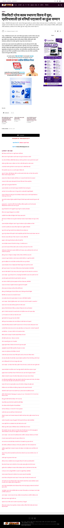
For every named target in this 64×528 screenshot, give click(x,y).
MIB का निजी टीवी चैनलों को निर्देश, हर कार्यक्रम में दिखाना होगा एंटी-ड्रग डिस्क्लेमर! (17, 308)
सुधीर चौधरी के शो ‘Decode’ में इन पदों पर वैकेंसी (10, 318)
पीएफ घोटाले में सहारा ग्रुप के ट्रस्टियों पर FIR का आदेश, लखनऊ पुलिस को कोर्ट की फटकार (18, 464)
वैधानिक (43, 521)
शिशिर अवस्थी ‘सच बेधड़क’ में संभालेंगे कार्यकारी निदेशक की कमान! (14, 334)
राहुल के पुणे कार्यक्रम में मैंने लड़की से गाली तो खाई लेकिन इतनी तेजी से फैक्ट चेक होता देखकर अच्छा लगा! (21, 233)
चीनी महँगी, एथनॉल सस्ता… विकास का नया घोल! (10, 338)
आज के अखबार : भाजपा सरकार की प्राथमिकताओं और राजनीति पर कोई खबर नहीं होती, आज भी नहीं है (20, 434)
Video (25, 521)
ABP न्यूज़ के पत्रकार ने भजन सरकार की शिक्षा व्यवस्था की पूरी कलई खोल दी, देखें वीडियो (18, 268)
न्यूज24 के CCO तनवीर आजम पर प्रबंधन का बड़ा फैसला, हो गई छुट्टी (14, 501)
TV (26, 5)
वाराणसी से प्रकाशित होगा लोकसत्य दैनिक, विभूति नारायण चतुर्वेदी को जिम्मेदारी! (16, 226)
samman (10, 128)
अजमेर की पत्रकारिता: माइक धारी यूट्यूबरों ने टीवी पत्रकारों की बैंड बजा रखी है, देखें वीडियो (18, 420)
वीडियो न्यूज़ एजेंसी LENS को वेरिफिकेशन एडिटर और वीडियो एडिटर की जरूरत (16, 426)
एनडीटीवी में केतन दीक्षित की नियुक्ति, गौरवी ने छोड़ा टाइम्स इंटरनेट (13, 215)
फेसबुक (31, 521)
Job (23, 5)
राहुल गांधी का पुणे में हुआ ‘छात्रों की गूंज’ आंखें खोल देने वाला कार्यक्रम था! (15, 230)
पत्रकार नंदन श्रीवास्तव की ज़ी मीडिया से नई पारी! (11, 351)
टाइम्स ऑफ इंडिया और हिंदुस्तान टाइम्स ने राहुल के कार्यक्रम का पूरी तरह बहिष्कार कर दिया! (18, 223)
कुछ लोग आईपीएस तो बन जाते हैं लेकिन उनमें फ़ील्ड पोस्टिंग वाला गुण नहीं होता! (16, 261)
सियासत (46, 5)
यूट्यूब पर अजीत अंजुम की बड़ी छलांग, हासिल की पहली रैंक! (12, 240)
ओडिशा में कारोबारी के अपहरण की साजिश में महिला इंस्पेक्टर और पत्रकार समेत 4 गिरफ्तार (18, 376)
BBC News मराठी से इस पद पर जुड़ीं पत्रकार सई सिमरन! (12, 153)
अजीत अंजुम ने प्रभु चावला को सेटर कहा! (9, 457)
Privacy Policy (30, 522)
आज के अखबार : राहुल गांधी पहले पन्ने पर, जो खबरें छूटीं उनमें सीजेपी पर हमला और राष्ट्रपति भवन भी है (20, 274)
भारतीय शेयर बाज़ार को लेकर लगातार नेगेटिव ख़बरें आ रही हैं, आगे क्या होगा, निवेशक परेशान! (18, 354)
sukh (14, 128)
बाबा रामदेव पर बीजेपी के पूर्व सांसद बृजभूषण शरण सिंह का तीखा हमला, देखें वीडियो (16, 281)
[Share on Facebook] (55, 31)
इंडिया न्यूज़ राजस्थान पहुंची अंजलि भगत (9, 498)
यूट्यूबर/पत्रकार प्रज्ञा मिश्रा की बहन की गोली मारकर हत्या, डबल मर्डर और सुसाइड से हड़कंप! (19, 372)
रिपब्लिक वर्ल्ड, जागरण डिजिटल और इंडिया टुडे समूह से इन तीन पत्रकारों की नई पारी (17, 387)
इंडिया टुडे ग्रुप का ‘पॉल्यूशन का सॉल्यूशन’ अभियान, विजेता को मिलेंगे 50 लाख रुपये (16, 254)
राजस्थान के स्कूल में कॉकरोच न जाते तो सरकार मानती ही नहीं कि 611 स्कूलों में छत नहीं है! (18, 258)
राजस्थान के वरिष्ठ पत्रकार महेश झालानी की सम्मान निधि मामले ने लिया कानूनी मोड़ (16, 181)
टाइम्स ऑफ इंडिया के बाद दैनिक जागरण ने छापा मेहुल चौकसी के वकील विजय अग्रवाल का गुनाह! (19, 369)
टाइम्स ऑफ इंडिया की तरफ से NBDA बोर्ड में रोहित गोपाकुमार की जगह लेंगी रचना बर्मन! (17, 264)
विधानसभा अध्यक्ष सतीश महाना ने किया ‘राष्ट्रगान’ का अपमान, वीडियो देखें (15, 236)
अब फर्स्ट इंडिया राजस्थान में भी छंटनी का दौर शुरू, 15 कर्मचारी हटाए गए (14, 243)
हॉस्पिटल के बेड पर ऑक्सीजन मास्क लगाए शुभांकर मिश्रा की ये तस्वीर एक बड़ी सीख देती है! (18, 461)
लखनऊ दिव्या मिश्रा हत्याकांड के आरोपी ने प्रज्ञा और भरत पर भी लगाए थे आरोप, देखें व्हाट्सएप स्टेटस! (20, 324)
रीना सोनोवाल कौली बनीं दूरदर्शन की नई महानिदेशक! (11, 405)
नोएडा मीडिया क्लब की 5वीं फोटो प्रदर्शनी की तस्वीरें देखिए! (12, 402)
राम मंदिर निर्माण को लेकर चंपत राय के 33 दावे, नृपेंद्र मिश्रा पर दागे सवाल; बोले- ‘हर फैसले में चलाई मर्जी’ (20, 328)
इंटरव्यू (36, 5)
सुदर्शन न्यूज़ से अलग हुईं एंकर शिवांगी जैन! (9, 184)
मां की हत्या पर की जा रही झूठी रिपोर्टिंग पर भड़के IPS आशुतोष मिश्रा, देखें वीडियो (16, 471)
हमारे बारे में (48, 521)
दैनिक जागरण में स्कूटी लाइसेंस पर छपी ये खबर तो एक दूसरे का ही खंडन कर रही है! (16, 156)
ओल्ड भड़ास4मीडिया (53, 521)
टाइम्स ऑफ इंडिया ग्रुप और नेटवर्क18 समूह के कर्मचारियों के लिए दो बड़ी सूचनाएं (16, 188)
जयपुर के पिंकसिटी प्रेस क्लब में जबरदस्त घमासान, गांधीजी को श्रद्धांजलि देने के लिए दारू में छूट (31, 118)
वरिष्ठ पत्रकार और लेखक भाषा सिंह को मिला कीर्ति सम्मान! (12, 288)
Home (15, 5)
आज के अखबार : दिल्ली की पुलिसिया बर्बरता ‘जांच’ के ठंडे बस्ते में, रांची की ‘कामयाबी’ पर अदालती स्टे (19, 301)
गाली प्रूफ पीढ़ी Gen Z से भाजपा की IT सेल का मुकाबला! (12, 408)
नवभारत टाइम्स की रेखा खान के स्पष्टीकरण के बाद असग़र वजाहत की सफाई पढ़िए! (16, 474)
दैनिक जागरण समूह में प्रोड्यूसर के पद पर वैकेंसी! (10, 212)
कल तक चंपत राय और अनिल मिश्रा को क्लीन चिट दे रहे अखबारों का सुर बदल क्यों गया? (17, 441)
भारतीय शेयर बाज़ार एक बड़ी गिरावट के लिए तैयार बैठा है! (12, 412)
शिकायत (40, 521)
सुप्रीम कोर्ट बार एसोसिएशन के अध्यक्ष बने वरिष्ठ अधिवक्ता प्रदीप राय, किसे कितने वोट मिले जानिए (19, 467)
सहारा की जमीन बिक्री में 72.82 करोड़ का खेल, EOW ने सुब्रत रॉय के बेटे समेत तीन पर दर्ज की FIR (20, 271)
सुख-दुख (32, 5)
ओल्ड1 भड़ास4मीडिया (25, 522)
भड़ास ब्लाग (4, 1)
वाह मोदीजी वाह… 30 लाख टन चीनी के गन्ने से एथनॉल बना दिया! (13, 331)
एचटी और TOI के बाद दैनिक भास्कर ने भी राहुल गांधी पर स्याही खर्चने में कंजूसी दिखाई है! (17, 191)
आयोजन (41, 5)
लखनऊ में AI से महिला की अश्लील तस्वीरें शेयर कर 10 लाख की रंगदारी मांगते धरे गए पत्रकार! (18, 178)
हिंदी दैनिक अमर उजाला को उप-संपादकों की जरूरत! (11, 294)
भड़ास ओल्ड (9, 1)
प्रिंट (28, 5)
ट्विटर (34, 521)
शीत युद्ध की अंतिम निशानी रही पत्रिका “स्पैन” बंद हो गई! (12, 398)
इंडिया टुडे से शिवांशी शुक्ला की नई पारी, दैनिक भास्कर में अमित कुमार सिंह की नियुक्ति (17, 291)
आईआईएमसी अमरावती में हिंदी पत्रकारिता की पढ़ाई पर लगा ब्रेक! (13, 348)
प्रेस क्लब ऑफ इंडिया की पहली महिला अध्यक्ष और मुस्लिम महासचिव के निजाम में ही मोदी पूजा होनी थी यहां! (20, 358)
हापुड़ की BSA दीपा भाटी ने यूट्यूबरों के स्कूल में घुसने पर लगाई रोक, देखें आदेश (16, 208)
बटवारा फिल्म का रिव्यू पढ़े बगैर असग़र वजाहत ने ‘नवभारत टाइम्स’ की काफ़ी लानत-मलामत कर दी (19, 477)
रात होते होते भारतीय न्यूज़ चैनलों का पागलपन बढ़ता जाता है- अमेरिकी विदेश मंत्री (16, 166)
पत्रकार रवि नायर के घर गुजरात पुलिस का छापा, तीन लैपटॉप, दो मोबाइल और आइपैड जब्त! (18, 384)
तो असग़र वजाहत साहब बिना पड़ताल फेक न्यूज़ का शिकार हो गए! (13, 438)
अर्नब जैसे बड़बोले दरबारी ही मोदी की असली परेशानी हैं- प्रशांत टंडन (14, 278)
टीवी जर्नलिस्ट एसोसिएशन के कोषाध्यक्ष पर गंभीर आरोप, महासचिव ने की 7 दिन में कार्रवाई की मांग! (19, 444)
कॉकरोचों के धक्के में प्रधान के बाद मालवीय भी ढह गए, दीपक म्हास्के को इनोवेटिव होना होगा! (18, 390)
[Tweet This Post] (58, 31)
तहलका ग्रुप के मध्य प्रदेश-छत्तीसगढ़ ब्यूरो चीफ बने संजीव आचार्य (13, 304)
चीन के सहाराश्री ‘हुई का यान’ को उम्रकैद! (9, 341)
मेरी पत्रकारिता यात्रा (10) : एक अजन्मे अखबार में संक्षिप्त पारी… (13, 170)
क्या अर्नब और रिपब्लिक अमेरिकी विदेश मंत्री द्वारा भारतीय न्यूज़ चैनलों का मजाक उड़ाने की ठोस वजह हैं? (20, 160)
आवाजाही (19, 5)
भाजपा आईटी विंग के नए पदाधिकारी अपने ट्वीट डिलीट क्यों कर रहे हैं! (14, 423)
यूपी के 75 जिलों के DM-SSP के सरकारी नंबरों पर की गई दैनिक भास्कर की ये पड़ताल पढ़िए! (18, 311)
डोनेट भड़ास (37, 521)
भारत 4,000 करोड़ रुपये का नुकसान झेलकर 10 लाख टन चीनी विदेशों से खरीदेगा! (16, 298)
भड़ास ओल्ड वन (14, 1)
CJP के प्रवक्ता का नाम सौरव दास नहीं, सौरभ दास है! (11, 314)
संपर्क (46, 521)
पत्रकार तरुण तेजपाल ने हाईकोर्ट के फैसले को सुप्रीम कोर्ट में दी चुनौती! (14, 284)
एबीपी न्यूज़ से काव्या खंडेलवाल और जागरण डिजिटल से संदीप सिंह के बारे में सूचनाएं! (16, 321)
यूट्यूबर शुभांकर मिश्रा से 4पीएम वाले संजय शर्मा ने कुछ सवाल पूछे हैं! (14, 344)
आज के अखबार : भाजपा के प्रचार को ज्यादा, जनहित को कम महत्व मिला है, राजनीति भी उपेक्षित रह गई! (20, 495)
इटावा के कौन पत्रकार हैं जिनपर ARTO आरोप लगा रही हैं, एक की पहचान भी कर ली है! (17, 246)
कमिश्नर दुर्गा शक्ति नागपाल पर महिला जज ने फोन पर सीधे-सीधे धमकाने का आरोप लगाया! (17, 163)
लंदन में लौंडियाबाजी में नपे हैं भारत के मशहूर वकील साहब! (12, 361)
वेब (38, 5)
